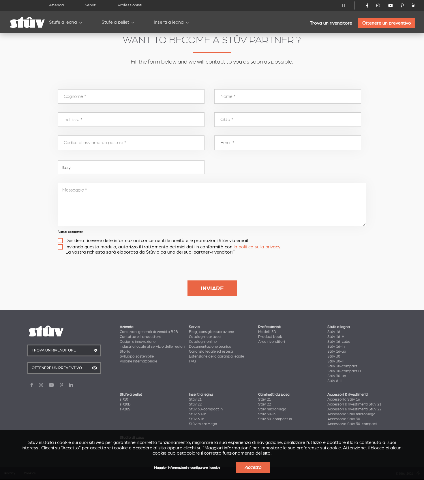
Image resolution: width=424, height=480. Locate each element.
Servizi (90, 5)
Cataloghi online (203, 342)
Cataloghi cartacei (205, 337)
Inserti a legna (169, 22)
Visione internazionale (138, 361)
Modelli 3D (267, 332)
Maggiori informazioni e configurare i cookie (187, 468)
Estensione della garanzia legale (216, 356)
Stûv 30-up (336, 376)
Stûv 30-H (335, 361)
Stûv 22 (195, 404)
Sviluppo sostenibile (137, 356)
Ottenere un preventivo (386, 23)
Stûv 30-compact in (206, 409)
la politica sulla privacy (257, 247)
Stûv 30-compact (342, 366)
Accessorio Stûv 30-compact (352, 424)
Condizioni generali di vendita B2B (149, 332)
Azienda (56, 5)
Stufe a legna (63, 22)
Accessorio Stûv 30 (343, 419)
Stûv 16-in (336, 347)
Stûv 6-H (334, 381)
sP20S (125, 409)
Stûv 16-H (335, 337)
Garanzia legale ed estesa (211, 351)
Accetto (253, 467)
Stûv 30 (333, 356)
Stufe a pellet (115, 22)
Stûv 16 (333, 332)
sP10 (124, 399)
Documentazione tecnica (210, 347)
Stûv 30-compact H (344, 371)
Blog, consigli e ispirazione (211, 332)
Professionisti (130, 5)
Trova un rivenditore (331, 23)
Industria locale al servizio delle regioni (152, 347)
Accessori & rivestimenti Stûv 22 (354, 409)
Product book (270, 337)
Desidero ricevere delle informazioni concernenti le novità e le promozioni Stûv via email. (157, 240)
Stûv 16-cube (338, 342)
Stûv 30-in (197, 414)
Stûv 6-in (196, 419)
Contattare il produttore (140, 337)
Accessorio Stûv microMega (351, 414)
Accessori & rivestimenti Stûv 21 (354, 404)
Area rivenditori (271, 342)
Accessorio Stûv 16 (343, 399)
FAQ (192, 361)
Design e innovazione (137, 342)
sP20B (125, 404)
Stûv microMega (203, 424)
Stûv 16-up (336, 351)
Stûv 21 (195, 399)
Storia (125, 351)
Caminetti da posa (274, 394)
